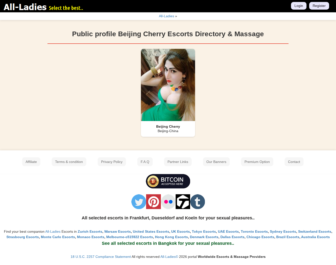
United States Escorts (151, 231)
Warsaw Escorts (117, 231)
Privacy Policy (111, 162)
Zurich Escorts (90, 231)
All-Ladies (53, 231)
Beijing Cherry (168, 126)
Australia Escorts (315, 237)
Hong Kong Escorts (171, 237)
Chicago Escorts (260, 237)
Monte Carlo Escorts (58, 237)
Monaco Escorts (90, 237)
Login (298, 6)
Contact (294, 162)
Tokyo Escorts (204, 231)
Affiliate (31, 162)
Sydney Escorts (283, 231)
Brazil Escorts (287, 237)
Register (319, 6)
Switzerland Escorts (314, 231)
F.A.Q (145, 162)
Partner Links (178, 162)
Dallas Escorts (232, 237)
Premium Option (257, 162)
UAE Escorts (228, 231)
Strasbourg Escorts (22, 237)
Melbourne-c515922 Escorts (129, 237)
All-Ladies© (169, 257)
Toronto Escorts (254, 231)
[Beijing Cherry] (168, 85)
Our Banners (216, 162)
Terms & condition (69, 162)
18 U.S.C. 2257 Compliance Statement (101, 257)
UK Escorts (180, 231)
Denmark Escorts (204, 237)
